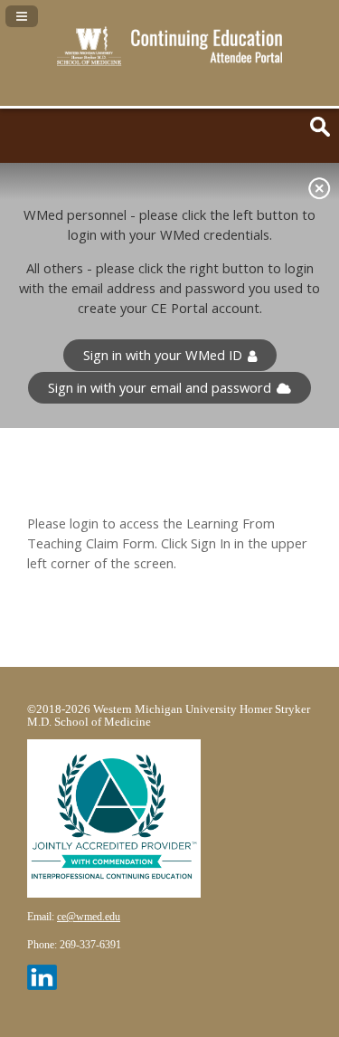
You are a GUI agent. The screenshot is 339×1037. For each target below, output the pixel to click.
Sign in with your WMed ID (162, 355)
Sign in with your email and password (159, 388)
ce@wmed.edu (88, 916)
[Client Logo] (170, 61)
